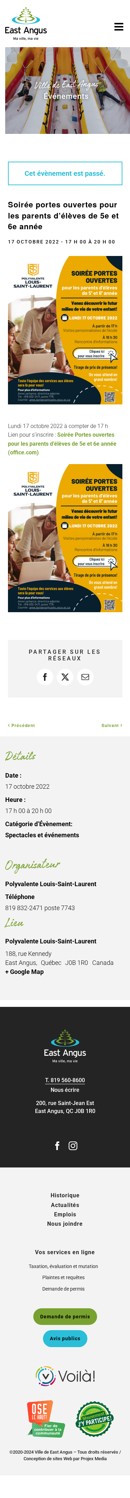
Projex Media (94, 1458)
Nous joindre (65, 1224)
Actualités (65, 1205)
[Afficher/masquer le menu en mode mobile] (119, 27)
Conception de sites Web (48, 1458)
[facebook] (57, 1145)
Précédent (23, 725)
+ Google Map (24, 971)
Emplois (65, 1214)
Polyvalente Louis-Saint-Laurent (50, 941)
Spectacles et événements (42, 835)
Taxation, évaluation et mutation (63, 1266)
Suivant (110, 725)
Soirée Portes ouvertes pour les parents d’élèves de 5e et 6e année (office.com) (62, 443)
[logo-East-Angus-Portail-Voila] (65, 1369)
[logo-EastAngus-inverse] (65, 1032)
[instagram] (73, 1145)
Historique (65, 1195)
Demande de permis (63, 1289)
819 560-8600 (68, 1080)
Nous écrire (65, 1090)
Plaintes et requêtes (63, 1277)
